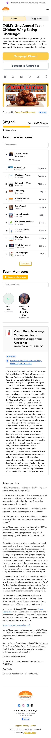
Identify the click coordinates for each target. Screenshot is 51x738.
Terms (33, 726)
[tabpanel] (26, 352)
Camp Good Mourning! (25, 112)
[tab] (14, 18)
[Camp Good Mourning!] (6, 10)
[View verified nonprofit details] (43, 112)
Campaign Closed (25, 56)
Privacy (26, 726)
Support (18, 726)
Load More (25, 264)
